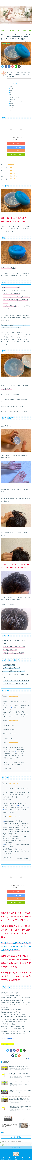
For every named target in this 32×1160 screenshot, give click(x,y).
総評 (11, 86)
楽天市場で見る (16, 143)
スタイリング (18, 805)
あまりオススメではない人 (16, 101)
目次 (14, 83)
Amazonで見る (16, 150)
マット (14, 844)
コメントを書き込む (16, 1137)
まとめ (11, 107)
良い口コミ (12, 103)
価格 (11, 90)
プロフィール (13, 110)
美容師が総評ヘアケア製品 (8, 1044)
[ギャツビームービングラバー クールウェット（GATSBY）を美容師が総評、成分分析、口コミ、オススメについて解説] (9, 66)
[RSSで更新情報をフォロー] (19, 1055)
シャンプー (9, 714)
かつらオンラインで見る (16, 154)
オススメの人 (13, 99)
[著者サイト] (12, 1055)
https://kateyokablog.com (7, 1038)
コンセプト (12, 88)
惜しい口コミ (13, 105)
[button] (29, 533)
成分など (12, 92)
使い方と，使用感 (14, 97)
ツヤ (16, 749)
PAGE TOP (16, 1147)
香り (11, 94)
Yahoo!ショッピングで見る (16, 147)
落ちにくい (10, 707)
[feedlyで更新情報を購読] (16, 1055)
